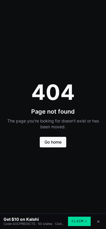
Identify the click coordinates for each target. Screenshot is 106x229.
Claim (79, 221)
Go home (53, 141)
